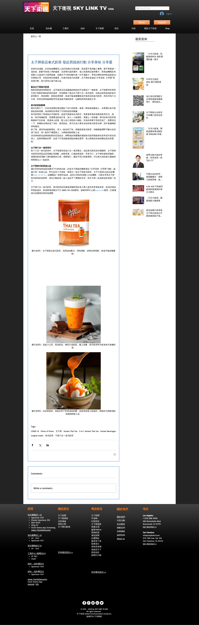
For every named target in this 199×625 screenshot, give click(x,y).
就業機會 (121, 531)
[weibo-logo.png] (93, 603)
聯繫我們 (121, 527)
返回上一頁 (36, 36)
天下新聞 (62, 515)
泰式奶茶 (49, 435)
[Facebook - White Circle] (84, 603)
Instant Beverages (108, 431)
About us (121, 538)
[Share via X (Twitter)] (40, 445)
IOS (37, 584)
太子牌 (59, 431)
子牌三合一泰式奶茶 (64, 435)
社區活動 (121, 520)
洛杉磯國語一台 (35, 515)
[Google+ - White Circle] (88, 603)
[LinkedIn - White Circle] (97, 603)
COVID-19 (35, 431)
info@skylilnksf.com (151, 535)
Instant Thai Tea (70, 431)
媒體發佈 (121, 535)
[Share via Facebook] (32, 445)
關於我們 (121, 517)
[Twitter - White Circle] (102, 603)
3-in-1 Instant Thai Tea (89, 431)
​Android (31, 584)
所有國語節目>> (65, 552)
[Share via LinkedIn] (47, 445)
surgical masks (37, 435)
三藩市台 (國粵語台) (37, 553)
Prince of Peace (47, 431)
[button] (116, 28)
